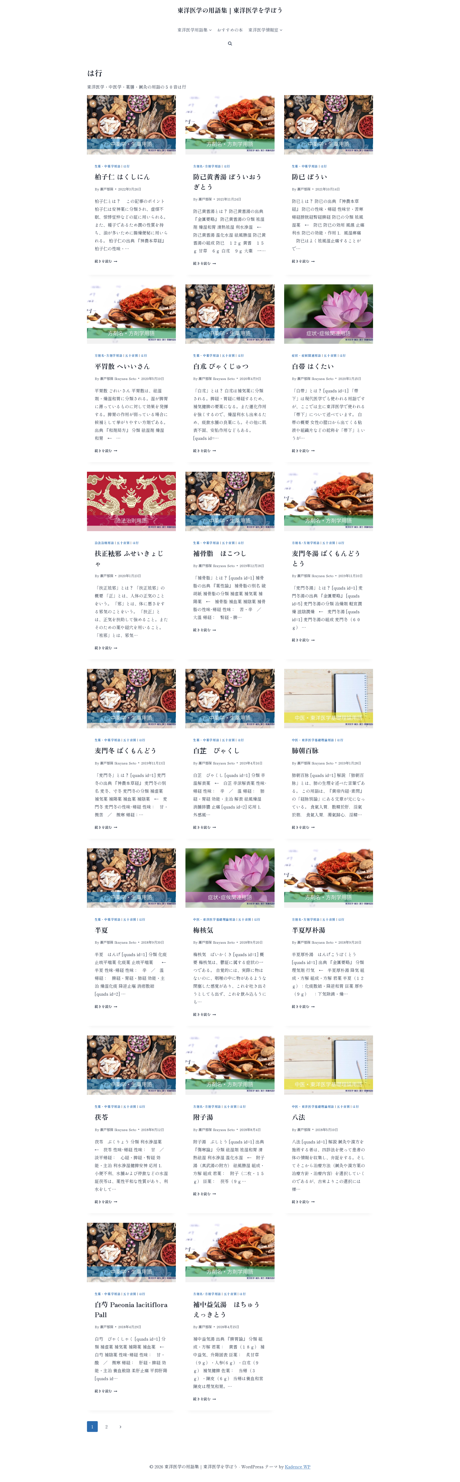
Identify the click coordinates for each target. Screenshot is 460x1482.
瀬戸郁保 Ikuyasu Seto (118, 378)
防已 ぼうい (309, 176)
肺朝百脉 (305, 750)
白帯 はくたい (313, 366)
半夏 (101, 930)
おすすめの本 (230, 30)
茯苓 (101, 1117)
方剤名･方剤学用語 (207, 166)
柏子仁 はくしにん (122, 176)
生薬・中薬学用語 (108, 166)
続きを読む (105, 261)
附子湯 (203, 1117)
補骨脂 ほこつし (220, 553)
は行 (126, 166)
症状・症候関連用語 (306, 355)
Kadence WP (297, 1466)
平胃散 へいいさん (122, 366)
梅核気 (203, 930)
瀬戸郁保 (106, 188)
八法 (298, 1117)
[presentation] (131, 125)
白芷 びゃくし (216, 750)
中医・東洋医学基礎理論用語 (313, 740)
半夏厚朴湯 (308, 930)
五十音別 (131, 355)
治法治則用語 (104, 542)
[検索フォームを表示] (230, 43)
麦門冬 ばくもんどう (126, 750)
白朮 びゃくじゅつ (221, 366)
